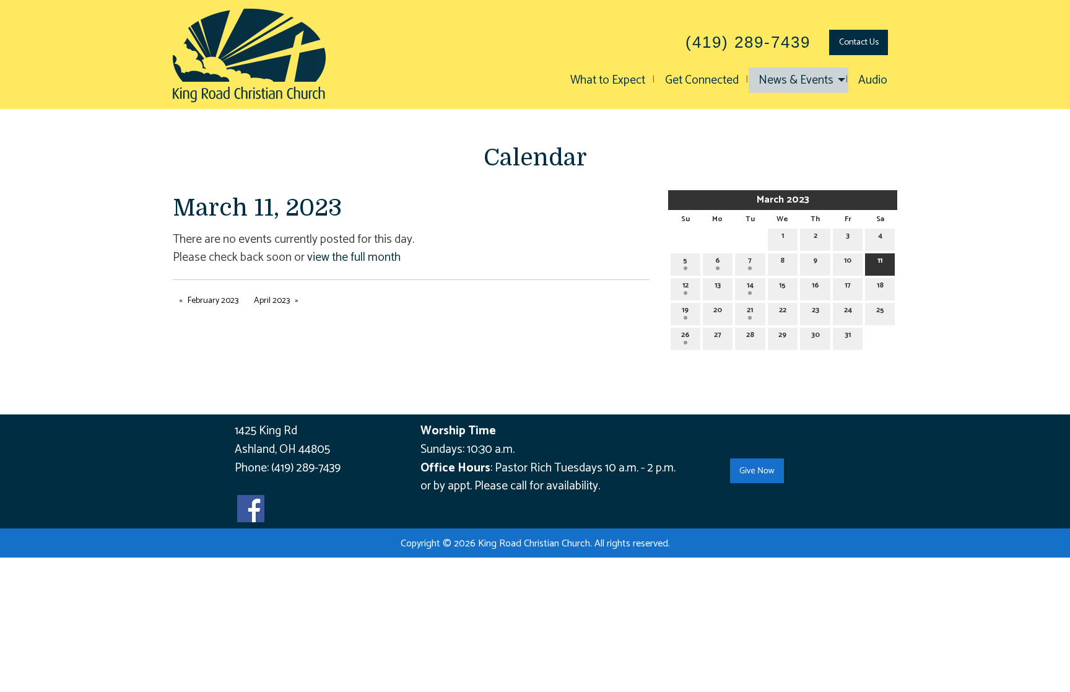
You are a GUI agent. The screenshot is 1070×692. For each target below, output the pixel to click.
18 (880, 285)
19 (685, 310)
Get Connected (702, 80)
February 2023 (213, 301)
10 (847, 260)
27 (717, 335)
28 (750, 335)
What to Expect (607, 80)
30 (815, 335)
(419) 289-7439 (306, 468)
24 (848, 310)
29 (782, 335)
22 (782, 310)
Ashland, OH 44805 (282, 449)
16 (815, 285)
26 (685, 335)
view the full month (354, 257)
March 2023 (783, 199)
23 (815, 310)
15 (782, 285)
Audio (872, 80)
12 (685, 285)
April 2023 (272, 301)
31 (848, 335)
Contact (859, 42)
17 (848, 285)
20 (717, 310)
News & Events (796, 80)
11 (879, 260)
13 (718, 285)
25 (880, 310)
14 (750, 285)
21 (750, 310)
